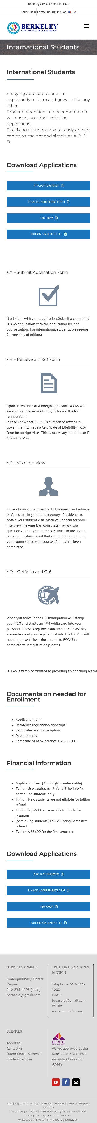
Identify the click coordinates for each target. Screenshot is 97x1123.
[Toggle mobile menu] (87, 26)
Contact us (15, 1048)
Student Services (19, 1059)
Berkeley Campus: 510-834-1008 (48, 4)
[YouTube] (56, 1082)
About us (14, 1043)
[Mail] (76, 1082)
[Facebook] (66, 1082)
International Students (24, 1053)
